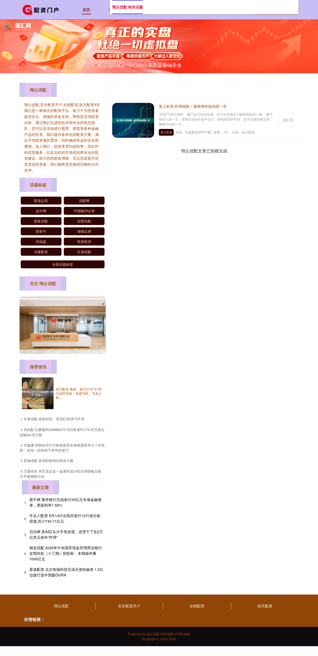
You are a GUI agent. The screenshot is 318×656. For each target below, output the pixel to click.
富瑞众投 (41, 200)
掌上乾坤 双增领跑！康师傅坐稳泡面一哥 (193, 106)
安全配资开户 (129, 606)
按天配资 (264, 606)
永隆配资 (41, 251)
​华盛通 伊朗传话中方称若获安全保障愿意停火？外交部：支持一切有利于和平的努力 (62, 448)
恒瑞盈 (41, 241)
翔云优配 (61, 606)
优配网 (84, 200)
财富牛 (41, 231)
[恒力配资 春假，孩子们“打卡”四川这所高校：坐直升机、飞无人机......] (38, 393)
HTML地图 (182, 634)
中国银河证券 (84, 210)
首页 (86, 9)
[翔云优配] (42, 9)
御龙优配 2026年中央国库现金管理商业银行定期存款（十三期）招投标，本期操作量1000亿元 (65, 553)
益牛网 (41, 210)
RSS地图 (166, 634)
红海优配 (84, 251)
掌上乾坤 (166, 132)
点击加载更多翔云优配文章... (204, 151)
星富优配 (41, 221)
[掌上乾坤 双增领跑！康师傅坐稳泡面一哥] (133, 119)
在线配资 (196, 606)
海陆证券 (84, 231)
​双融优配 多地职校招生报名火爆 (48, 460)
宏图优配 (84, 221)
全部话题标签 (62, 264)
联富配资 (84, 241)
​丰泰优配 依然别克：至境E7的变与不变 (54, 418)
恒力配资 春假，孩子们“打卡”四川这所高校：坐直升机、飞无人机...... (78, 393)
